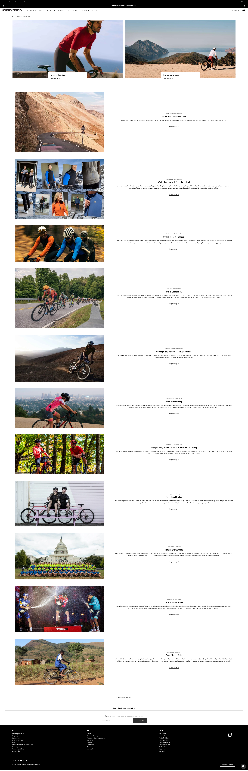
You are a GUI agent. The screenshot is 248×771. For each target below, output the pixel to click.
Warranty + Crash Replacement (96, 738)
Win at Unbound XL (174, 291)
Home (13, 17)
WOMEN (50, 10)
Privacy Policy (16, 751)
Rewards (17, 2)
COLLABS (74, 10)
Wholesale (90, 747)
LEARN (84, 10)
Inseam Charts (163, 736)
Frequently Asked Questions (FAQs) (22, 744)
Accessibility (90, 749)
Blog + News (162, 749)
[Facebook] (13, 760)
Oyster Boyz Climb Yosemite (173, 236)
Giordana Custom (28, 2)
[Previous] (3, 6)
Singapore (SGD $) (227, 764)
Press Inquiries (16, 747)
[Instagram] (24, 760)
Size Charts (162, 734)
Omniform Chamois (164, 742)
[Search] (232, 10)
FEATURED (30, 10)
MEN (40, 10)
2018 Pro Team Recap (174, 602)
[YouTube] (21, 760)
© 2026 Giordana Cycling (19, 764)
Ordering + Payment (18, 734)
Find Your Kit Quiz (164, 744)
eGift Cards (15, 742)
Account (236, 10)
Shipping (15, 736)
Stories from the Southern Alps (174, 116)
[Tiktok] (26, 760)
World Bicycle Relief (174, 655)
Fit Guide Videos (164, 738)
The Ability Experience (174, 549)
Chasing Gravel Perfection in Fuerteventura (174, 351)
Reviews (89, 742)
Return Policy (16, 738)
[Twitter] (15, 760)
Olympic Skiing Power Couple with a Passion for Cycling (174, 447)
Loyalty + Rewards (17, 740)
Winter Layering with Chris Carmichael (174, 182)
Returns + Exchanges (93, 736)
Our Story (162, 751)
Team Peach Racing (174, 401)
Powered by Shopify (34, 764)
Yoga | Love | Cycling (174, 496)
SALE (93, 10)
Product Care (163, 747)
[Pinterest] (18, 760)
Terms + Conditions (18, 749)
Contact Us (7, 2)
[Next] (244, 6)
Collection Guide (164, 740)
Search (89, 734)
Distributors (90, 744)
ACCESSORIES (62, 10)
